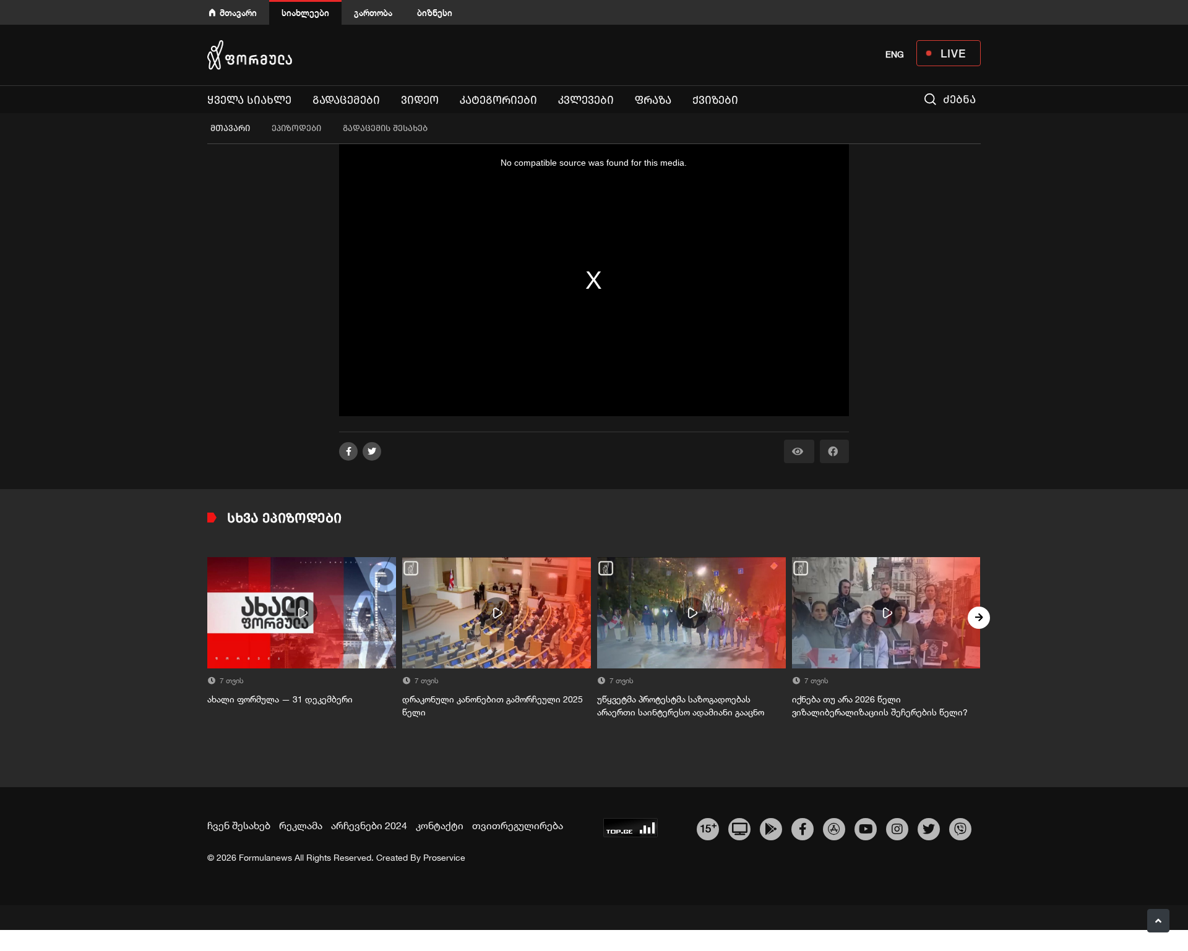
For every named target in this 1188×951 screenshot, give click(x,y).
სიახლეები (305, 12)
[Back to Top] (1158, 920)
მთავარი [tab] (230, 128)
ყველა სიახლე (249, 100)
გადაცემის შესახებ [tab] (385, 128)
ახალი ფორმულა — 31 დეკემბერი (280, 699)
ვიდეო (420, 100)
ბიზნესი (434, 12)
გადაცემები (346, 100)
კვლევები (586, 100)
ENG (894, 54)
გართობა (373, 12)
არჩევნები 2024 (369, 825)
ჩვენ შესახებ (238, 825)
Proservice (444, 858)
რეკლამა (300, 825)
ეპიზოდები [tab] (296, 128)
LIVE (953, 53)
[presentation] (209, 618)
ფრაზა (653, 100)
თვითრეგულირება (517, 825)
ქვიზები (715, 100)
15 (708, 827)
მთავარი (238, 12)
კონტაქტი (439, 825)
